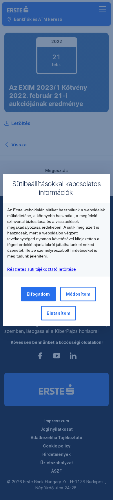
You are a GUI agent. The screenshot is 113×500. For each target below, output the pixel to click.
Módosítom (78, 294)
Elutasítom (58, 313)
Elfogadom (38, 294)
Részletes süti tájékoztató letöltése (41, 269)
